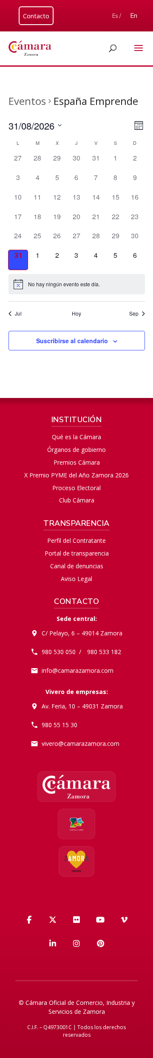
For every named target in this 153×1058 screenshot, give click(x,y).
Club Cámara (76, 500)
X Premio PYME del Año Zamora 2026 (76, 475)
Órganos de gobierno (76, 450)
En (133, 15)
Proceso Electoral (76, 488)
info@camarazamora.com (77, 670)
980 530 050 (59, 652)
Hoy (76, 313)
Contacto (36, 15)
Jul (18, 313)
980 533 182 (104, 652)
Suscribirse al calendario (72, 340)
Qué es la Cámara (76, 437)
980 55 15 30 (59, 725)
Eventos (27, 101)
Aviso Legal (76, 579)
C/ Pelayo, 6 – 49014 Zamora (82, 633)
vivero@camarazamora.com (80, 743)
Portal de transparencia (77, 553)
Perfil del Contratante (76, 540)
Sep (134, 313)
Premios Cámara (77, 462)
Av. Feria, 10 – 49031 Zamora (82, 706)
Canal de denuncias (76, 566)
